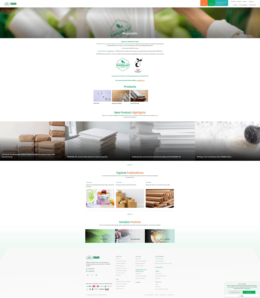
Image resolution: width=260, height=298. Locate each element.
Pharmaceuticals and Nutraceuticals (221, 3)
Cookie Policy (247, 288)
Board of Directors (120, 265)
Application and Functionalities (123, 281)
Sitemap (157, 294)
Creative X (118, 275)
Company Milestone (120, 263)
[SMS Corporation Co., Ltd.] (10, 3)
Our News (235, 5)
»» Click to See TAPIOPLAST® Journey (130, 48)
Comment (157, 286)
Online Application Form (160, 275)
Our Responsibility (159, 261)
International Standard (121, 270)
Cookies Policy (170, 294)
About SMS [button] (233, 1)
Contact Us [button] (239, 1)
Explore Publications (120, 286)
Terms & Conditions (149, 294)
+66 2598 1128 (91, 269)
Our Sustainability (243, 5)
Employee (157, 278)
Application (138, 258)
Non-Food (211, 4)
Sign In (245, 1)
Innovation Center (120, 273)
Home (87, 9)
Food (204, 4)
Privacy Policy (163, 294)
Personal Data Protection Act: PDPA (163, 263)
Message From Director (121, 268)
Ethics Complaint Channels (161, 289)
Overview (118, 258)
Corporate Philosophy (121, 261)
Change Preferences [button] (235, 292)
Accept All (249, 292)
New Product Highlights (121, 284)
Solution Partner (119, 288)
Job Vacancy (158, 273)
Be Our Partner (252, 5)
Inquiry (156, 284)
